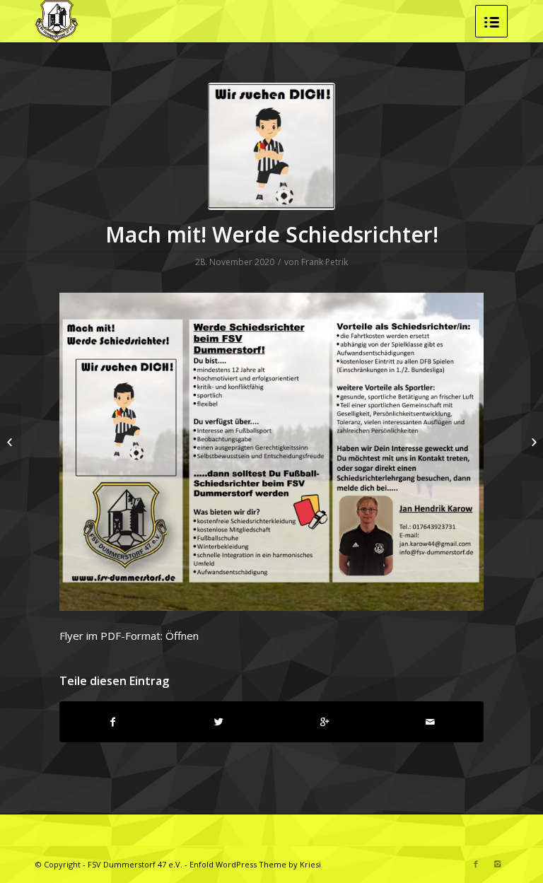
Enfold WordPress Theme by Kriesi (255, 864)
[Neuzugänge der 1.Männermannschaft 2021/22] (532, 442)
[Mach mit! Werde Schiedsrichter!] (271, 146)
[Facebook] (475, 864)
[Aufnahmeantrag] (11, 442)
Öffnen (182, 635)
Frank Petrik (324, 262)
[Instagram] (497, 864)
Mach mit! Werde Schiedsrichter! (271, 234)
